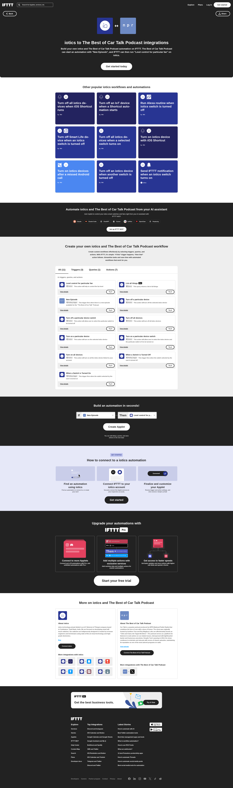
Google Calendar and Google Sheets (99, 737)
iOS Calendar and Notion (95, 733)
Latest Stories (124, 724)
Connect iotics (67, 646)
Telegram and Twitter (94, 761)
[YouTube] (145, 778)
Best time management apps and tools (131, 737)
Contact (105, 779)
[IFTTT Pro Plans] (140, 283)
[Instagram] (139, 778)
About (119, 779)
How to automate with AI (126, 729)
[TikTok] (155, 778)
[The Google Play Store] (156, 730)
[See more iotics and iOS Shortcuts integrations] (66, 661)
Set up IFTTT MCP (116, 229)
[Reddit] (160, 778)
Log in (209, 5)
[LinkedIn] (134, 778)
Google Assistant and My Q (96, 741)
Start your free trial (116, 581)
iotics (70, 42)
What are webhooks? (125, 749)
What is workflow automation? (128, 741)
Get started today (116, 66)
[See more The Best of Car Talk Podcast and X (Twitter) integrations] (128, 671)
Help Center (75, 745)
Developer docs (76, 761)
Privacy (112, 779)
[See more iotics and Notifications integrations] (85, 661)
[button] (116, 500)
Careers (84, 779)
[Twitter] (150, 778)
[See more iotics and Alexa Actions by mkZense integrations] (85, 671)
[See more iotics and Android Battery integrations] (103, 671)
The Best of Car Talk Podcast (112, 42)
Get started (222, 5)
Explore (191, 5)
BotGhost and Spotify (94, 745)
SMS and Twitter (92, 749)
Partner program (94, 779)
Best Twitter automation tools (128, 733)
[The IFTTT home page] (7, 4)
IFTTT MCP (75, 741)
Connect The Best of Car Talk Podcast (137, 652)
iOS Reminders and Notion (96, 753)
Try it (110, 292)
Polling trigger (72, 302)
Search (73, 753)
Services (74, 729)
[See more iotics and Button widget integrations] (103, 661)
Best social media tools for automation (131, 765)
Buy (59, 640)
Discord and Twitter (94, 765)
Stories (73, 733)
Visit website (124, 646)
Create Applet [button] (116, 426)
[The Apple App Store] (156, 725)
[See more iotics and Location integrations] (66, 671)
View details (64, 292)
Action (70, 286)
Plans (200, 5)
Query (130, 286)
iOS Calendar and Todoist (96, 757)
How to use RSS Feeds (126, 745)
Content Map (75, 749)
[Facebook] (129, 778)
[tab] (61, 270)
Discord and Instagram (95, 729)
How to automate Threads (127, 757)
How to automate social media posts (130, 761)
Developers (75, 779)
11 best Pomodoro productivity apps (130, 753)
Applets (73, 737)
